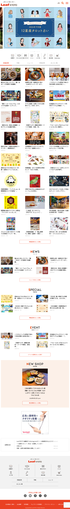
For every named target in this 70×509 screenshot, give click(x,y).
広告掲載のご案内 (9, 504)
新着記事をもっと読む (35, 242)
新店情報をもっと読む (35, 403)
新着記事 (6, 63)
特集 (18, 63)
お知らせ (19, 446)
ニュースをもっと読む (35, 280)
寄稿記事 (42, 63)
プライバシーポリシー (49, 504)
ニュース (30, 63)
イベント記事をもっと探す (35, 354)
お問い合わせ (61, 504)
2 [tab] (32, 51)
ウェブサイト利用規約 (36, 504)
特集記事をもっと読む (35, 318)
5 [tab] (37, 51)
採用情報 (26, 504)
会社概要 (19, 504)
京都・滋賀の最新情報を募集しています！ (29, 448)
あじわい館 (54, 63)
